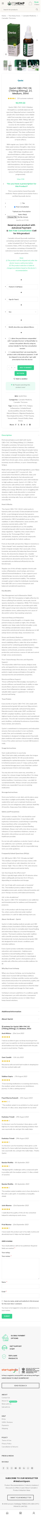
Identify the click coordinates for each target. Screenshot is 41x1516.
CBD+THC (22, 406)
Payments (5, 1425)
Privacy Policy (6, 1444)
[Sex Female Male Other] (22, 313)
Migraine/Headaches (26, 413)
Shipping (5, 1428)
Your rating (6, 1252)
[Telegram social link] (29, 424)
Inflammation (15, 408)
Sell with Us (6, 1407)
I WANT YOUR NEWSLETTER (20, 1497)
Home (4, 16)
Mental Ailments (13, 413)
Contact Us (6, 1398)
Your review (7, 1256)
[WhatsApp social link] (27, 424)
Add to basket (26, 367)
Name (4, 1282)
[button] (4, 40)
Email (4, 1291)
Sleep (31, 418)
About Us (5, 1401)
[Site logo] (15, 3)
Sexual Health (13, 418)
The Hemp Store (14, 16)
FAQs (4, 1419)
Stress (20, 421)
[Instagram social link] (11, 1468)
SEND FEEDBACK (20, 1385)
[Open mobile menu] (3, 3)
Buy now (20, 373)
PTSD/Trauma (29, 416)
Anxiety (15, 406)
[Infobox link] (13, 1337)
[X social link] (18, 424)
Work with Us (9, 1403)
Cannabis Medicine (29, 16)
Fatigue (29, 406)
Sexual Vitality (23, 418)
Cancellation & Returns (10, 1447)
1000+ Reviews (7, 1422)
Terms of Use (6, 1440)
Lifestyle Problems (26, 411)
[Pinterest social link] (21, 424)
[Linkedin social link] (24, 424)
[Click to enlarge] (6, 54)
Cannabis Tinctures (9, 18)
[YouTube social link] (15, 1468)
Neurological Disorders (15, 416)
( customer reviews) (25, 98)
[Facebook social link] (15, 424)
